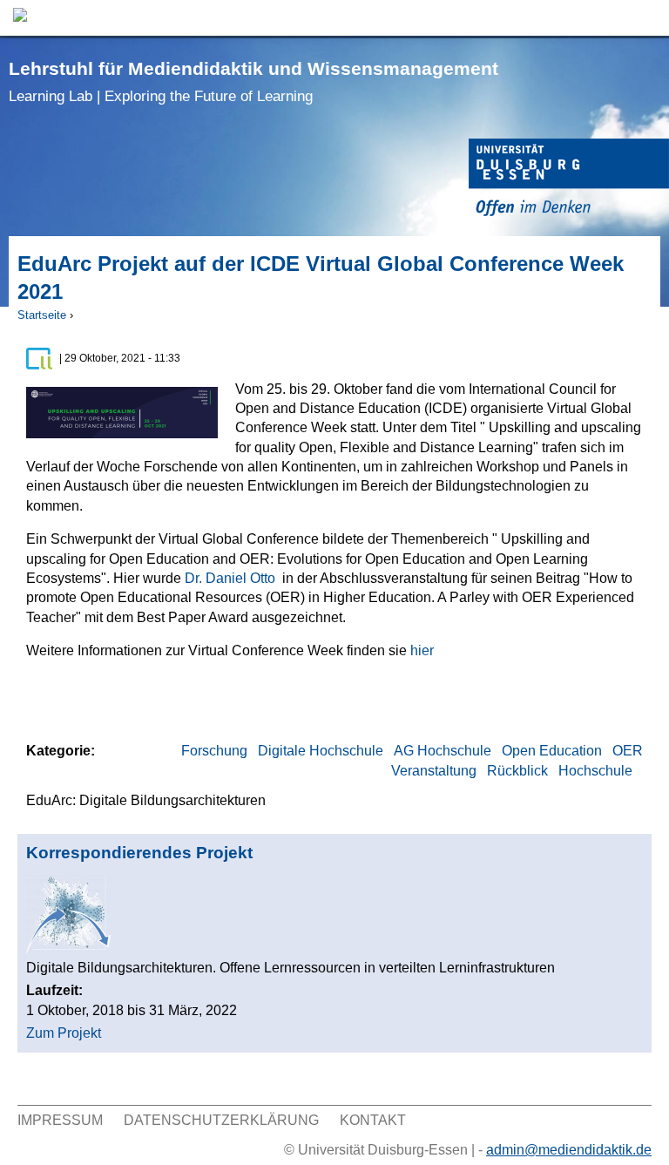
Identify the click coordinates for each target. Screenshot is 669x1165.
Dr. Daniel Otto (230, 578)
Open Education (552, 750)
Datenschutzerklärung (221, 1120)
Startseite (41, 315)
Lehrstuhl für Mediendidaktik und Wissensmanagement (253, 81)
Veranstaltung (433, 770)
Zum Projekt (63, 1033)
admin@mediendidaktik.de (569, 1149)
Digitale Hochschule (320, 750)
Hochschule (595, 770)
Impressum (60, 1120)
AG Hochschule (442, 750)
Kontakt (373, 1120)
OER (627, 750)
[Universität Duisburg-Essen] (569, 180)
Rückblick (517, 770)
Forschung (214, 750)
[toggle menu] (647, 17)
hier (422, 650)
